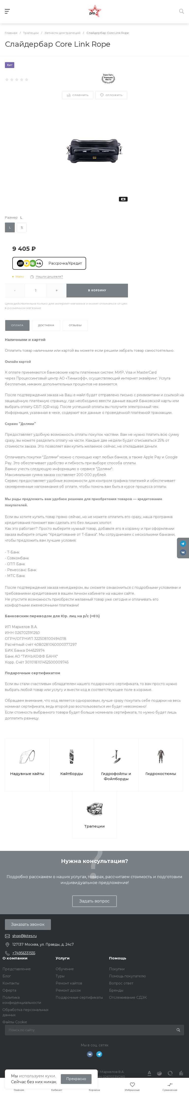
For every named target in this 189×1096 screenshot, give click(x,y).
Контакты (10, 983)
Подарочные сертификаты (79, 997)
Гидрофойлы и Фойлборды (116, 776)
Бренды (116, 990)
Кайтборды (71, 773)
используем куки (37, 1076)
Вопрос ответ (121, 983)
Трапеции (94, 826)
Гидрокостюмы (160, 773)
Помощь (117, 958)
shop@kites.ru (24, 936)
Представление (16, 969)
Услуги (63, 958)
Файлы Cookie (14, 1022)
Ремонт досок (68, 990)
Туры (60, 976)
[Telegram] (183, 544)
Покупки (117, 969)
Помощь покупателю (127, 976)
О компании (15, 958)
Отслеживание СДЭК (128, 997)
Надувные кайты (27, 773)
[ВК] (183, 552)
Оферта (9, 990)
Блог (6, 976)
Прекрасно (76, 1079)
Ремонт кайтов (69, 983)
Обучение (65, 969)
